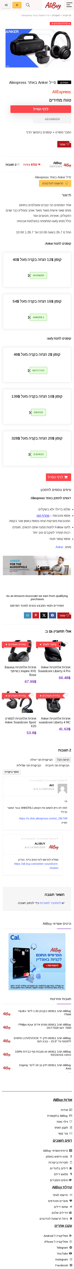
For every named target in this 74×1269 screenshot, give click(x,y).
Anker (59, 547)
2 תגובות (11, 164)
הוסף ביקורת (12, 771)
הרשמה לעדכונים (53, 183)
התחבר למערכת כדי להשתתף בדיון (47, 780)
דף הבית (67, 15)
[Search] (27, 5)
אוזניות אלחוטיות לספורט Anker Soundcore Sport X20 (20, 722)
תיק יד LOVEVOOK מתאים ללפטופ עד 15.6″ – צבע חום (42, 1039)
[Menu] (69, 5)
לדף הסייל (40, 109)
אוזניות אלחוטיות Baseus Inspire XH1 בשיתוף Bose (20, 671)
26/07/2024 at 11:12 (43, 789)
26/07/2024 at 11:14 (35, 847)
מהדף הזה (43, 515)
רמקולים (56, 15)
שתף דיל (17, 5)
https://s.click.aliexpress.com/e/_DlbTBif (43, 818)
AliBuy (57, 163)
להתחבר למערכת (50, 903)
